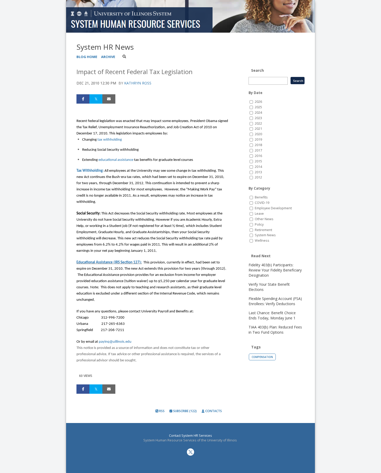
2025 (258, 107)
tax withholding (109, 140)
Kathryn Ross (137, 83)
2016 (258, 156)
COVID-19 (262, 202)
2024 (258, 112)
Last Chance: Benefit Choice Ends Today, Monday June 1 (272, 315)
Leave (259, 213)
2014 (258, 166)
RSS (161, 411)
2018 (258, 145)
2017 (258, 150)
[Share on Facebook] (82, 99)
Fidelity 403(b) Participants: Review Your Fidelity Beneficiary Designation (275, 270)
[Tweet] (95, 99)
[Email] (108, 99)
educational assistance (115, 160)
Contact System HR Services (190, 435)
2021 (258, 128)
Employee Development (273, 208)
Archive (108, 56)
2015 (258, 161)
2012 (258, 177)
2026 (258, 101)
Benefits (261, 197)
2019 (258, 139)
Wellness (262, 240)
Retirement (263, 230)
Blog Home (86, 56)
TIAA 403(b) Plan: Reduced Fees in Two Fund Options (275, 330)
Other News (264, 219)
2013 (258, 172)
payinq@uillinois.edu (115, 342)
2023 (258, 118)
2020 (258, 134)
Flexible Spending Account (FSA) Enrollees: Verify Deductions (275, 301)
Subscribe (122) (184, 411)
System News (265, 235)
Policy (259, 224)
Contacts (213, 411)
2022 (258, 123)
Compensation (262, 357)
